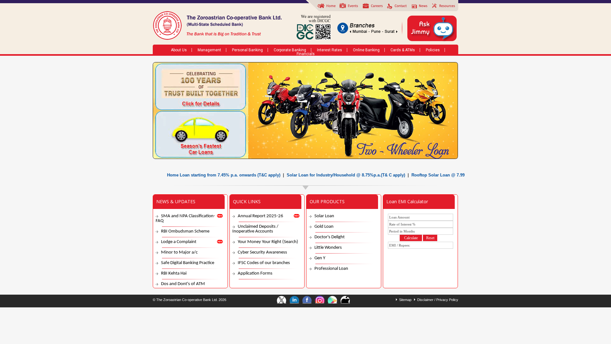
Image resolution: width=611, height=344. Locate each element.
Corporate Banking (290, 50)
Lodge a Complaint (178, 242)
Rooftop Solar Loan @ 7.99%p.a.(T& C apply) (446, 175)
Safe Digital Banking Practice (187, 263)
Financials (306, 54)
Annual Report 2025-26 (260, 216)
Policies (433, 50)
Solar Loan (324, 216)
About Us (179, 50)
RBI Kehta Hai (173, 273)
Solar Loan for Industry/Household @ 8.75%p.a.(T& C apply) (336, 175)
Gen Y (319, 258)
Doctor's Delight (329, 237)
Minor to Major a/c (179, 252)
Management (209, 50)
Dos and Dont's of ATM (183, 284)
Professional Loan (331, 268)
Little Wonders (328, 247)
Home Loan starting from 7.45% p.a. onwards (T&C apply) (214, 175)
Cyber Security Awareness (262, 252)
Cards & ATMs (402, 50)
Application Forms (255, 273)
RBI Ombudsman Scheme (185, 231)
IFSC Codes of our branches (264, 263)
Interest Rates (329, 50)
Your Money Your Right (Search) (268, 242)
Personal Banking (247, 50)
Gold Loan (324, 226)
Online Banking (366, 50)
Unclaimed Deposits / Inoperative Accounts (255, 229)
